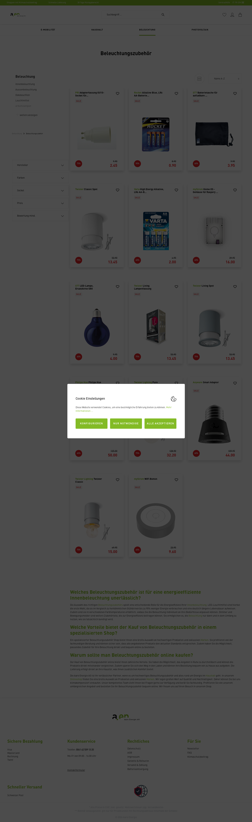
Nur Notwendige (126, 423)
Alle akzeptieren (160, 423)
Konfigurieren (91, 423)
